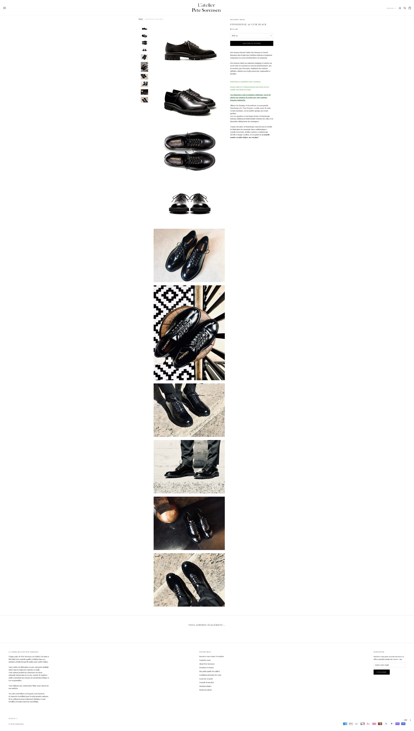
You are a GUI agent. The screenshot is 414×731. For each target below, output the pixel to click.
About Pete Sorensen (206, 664)
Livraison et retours (206, 667)
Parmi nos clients (205, 690)
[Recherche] (405, 8)
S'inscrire (382, 672)
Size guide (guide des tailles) (209, 671)
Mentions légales (205, 686)
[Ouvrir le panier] (410, 8)
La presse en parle (206, 679)
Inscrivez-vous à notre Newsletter (211, 656)
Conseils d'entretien (206, 682)
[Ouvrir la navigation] (4, 8)
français (390, 8)
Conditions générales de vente (210, 675)
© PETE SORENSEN (16, 724)
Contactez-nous (205, 660)
